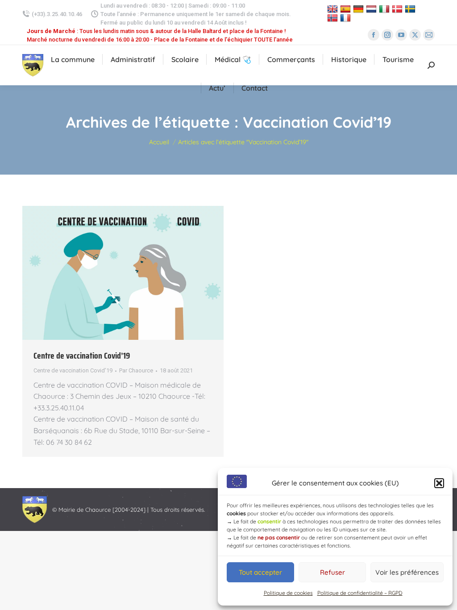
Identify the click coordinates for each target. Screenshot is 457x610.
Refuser (332, 572)
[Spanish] (346, 9)
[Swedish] (411, 9)
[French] (346, 18)
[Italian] (385, 9)
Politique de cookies (288, 592)
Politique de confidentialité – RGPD (360, 592)
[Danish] (398, 9)
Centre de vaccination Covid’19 (81, 355)
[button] (439, 483)
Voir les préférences (407, 572)
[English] (333, 9)
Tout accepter (260, 572)
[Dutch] (372, 9)
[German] (359, 9)
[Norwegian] (333, 18)
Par (136, 370)
